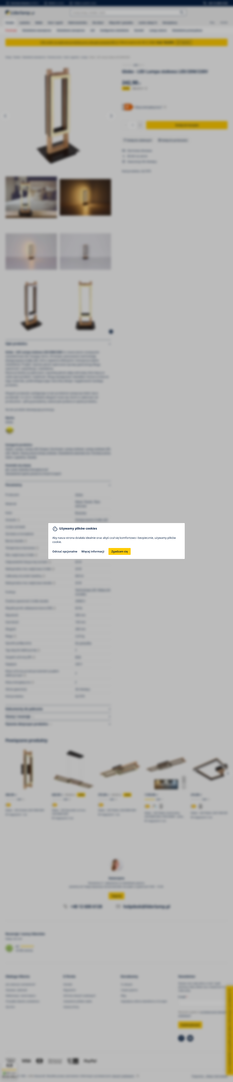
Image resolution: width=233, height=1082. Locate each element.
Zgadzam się (119, 551)
